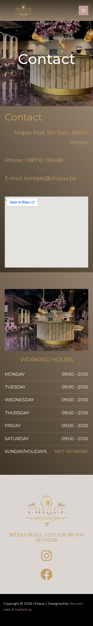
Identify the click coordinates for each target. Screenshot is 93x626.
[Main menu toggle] (83, 10)
